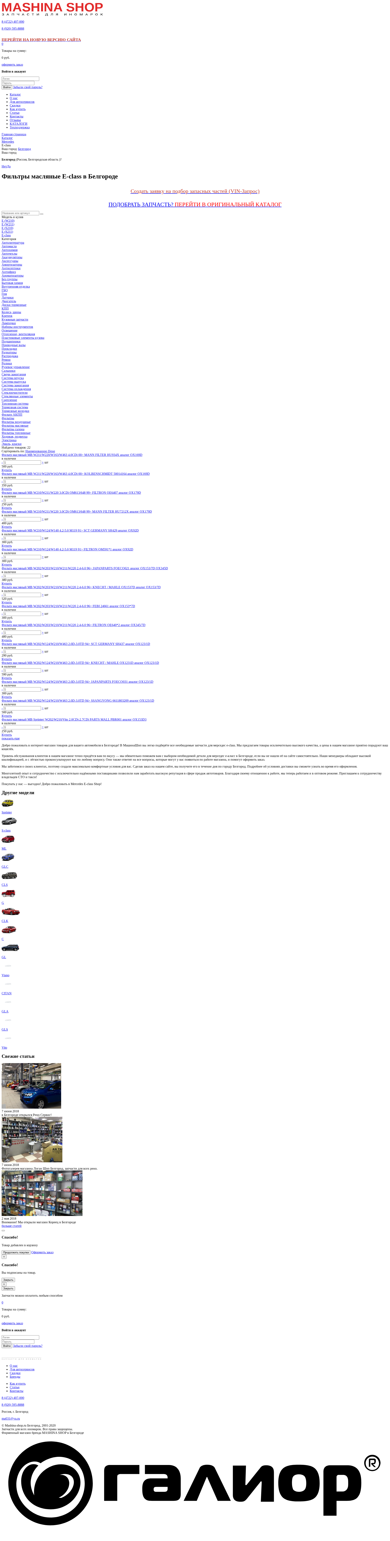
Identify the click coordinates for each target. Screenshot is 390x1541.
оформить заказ (12, 64)
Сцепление (9, 400)
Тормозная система (15, 407)
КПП (5, 308)
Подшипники (11, 341)
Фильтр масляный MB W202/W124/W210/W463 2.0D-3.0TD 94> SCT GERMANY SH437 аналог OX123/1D (76, 644)
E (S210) (7, 228)
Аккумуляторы (12, 257)
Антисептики (11, 268)
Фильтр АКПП (12, 414)
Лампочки (9, 323)
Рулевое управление (16, 367)
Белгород (24, 149)
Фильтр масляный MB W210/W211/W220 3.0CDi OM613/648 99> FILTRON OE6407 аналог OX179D (71, 492)
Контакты (16, 1391)
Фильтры (8, 418)
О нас (14, 1365)
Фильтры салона (13, 429)
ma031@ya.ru (11, 1418)
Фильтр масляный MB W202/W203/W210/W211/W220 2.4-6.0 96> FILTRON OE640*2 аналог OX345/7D (73, 625)
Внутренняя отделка (16, 286)
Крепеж (7, 316)
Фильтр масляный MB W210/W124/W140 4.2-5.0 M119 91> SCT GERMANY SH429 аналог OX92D (70, 530)
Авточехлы (9, 253)
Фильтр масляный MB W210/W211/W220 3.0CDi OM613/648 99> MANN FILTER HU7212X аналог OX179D (77, 511)
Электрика (9, 440)
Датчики (8, 297)
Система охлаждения (16, 389)
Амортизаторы (12, 264)
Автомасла (9, 246)
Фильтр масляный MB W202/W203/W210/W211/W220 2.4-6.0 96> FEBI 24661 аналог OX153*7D (68, 606)
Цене (51, 451)
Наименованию (36, 451)
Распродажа (10, 356)
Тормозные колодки (15, 411)
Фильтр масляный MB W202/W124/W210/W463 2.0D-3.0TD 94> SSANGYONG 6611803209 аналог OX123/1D (78, 700)
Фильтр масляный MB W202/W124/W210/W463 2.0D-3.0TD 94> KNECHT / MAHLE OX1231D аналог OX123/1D (80, 662)
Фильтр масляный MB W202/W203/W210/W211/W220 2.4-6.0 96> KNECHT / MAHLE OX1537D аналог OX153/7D (81, 587)
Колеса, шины (11, 312)
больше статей (12, 1226)
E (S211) (7, 231)
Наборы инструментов (17, 326)
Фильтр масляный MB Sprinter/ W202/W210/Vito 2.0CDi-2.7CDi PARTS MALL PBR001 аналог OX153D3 (74, 719)
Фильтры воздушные (16, 422)
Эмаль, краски (12, 444)
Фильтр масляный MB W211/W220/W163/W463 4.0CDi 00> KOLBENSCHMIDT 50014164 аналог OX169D (76, 473)
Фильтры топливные (16, 433)
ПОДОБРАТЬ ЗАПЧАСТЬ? (195, 204)
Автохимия (9, 250)
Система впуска (13, 378)
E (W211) (8, 224)
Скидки (15, 1373)
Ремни (6, 359)
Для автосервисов (22, 1369)
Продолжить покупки (16, 1252)
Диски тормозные (14, 305)
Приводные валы (14, 345)
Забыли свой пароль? (27, 87)
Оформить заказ (42, 1252)
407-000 (13, 21)
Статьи (15, 1387)
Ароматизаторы (13, 275)
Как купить (18, 1383)
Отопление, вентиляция (18, 334)
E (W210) (8, 220)
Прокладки (9, 348)
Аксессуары (10, 261)
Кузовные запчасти (15, 319)
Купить (7, 470)
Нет (4, 166)
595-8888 (13, 28)
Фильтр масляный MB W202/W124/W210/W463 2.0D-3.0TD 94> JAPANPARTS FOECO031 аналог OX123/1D (77, 681)
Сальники (8, 370)
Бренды (15, 1376)
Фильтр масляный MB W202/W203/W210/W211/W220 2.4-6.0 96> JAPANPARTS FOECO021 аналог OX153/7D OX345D (85, 568)
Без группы (9, 279)
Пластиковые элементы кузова (23, 337)
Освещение (9, 330)
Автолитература (13, 242)
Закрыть (8, 1279)
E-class (6, 235)
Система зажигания (15, 385)
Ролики (7, 363)
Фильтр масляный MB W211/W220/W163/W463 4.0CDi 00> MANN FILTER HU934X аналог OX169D (72, 455)
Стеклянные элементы (17, 396)
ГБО (5, 290)
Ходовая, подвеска (14, 436)
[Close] (3, 1230)
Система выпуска (14, 381)
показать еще (11, 738)
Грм (4, 294)
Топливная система (15, 403)
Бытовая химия (12, 283)
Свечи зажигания (14, 374)
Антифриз (9, 272)
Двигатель (9, 301)
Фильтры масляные (15, 425)
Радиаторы (9, 352)
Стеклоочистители (15, 392)
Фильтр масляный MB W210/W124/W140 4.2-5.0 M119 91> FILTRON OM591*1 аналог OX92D (67, 549)
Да (9, 166)
